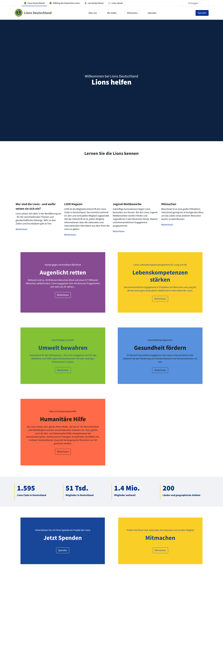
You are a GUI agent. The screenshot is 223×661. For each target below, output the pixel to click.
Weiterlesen (22, 229)
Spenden (202, 12)
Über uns (92, 13)
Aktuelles (152, 13)
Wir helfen (112, 13)
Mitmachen (132, 13)
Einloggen (193, 3)
